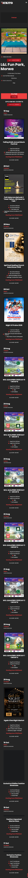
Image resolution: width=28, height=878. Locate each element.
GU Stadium (14, 392)
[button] (26, 2)
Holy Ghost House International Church (13, 334)
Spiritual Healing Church (15, 275)
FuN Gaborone (15, 209)
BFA (15, 390)
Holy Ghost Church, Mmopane (15, 336)
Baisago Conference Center (14, 277)
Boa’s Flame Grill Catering (15, 729)
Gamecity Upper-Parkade (15, 730)
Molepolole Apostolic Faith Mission (15, 152)
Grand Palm (14, 795)
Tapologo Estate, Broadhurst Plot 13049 (13, 211)
